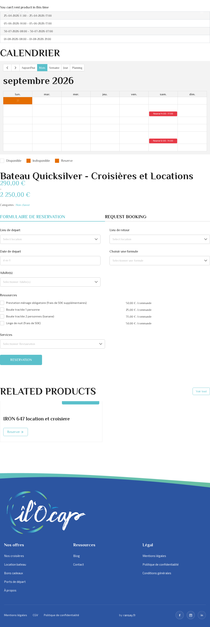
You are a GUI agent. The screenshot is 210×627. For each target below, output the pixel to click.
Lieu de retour (120, 230)
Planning (77, 67)
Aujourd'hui (28, 67)
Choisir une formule (124, 251)
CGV (35, 615)
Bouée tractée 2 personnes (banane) (30, 316)
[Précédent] (7, 67)
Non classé (23, 205)
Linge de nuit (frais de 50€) (23, 323)
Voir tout (201, 391)
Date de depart (10, 251)
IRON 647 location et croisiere (36, 418)
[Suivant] (15, 67)
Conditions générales (157, 573)
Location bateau (15, 564)
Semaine (54, 67)
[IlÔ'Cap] (56, 512)
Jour (65, 67)
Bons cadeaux (13, 573)
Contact (78, 564)
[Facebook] (180, 615)
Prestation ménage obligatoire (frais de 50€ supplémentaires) (46, 302)
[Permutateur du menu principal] (202, 12)
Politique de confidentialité (161, 564)
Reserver (13, 432)
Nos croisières (14, 556)
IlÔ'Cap (17, 12)
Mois (42, 67)
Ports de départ (15, 581)
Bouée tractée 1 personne (23, 309)
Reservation (21, 360)
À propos (10, 590)
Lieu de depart (10, 230)
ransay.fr (129, 615)
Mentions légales (154, 556)
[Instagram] (191, 615)
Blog (76, 556)
